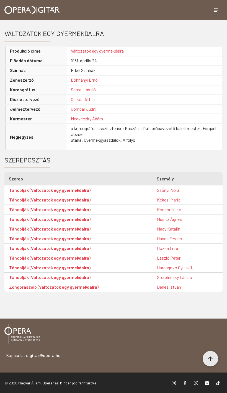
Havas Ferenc (169, 238)
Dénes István (169, 286)
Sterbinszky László (174, 277)
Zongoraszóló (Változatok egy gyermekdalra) (54, 286)
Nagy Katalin (168, 228)
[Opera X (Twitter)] (196, 382)
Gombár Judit (83, 109)
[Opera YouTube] (207, 382)
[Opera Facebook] (184, 382)
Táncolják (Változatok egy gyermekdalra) (50, 190)
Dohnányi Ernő (84, 79)
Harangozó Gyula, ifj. (176, 267)
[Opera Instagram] (173, 382)
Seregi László (83, 89)
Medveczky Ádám (87, 118)
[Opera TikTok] (218, 382)
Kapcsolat (33, 355)
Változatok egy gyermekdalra (97, 50)
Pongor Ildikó (169, 209)
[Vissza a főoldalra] (22, 334)
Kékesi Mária (168, 199)
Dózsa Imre (167, 248)
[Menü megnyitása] (216, 10)
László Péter (168, 257)
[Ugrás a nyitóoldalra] (32, 10)
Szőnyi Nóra (168, 190)
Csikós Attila (83, 99)
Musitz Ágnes (169, 219)
